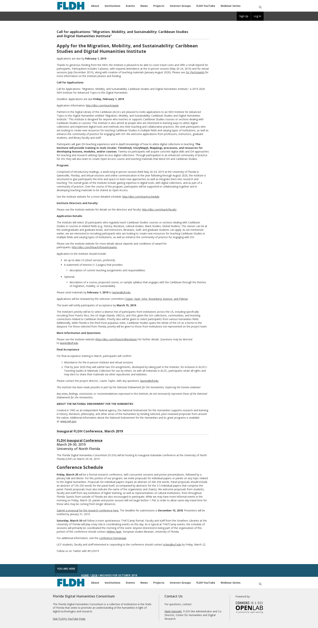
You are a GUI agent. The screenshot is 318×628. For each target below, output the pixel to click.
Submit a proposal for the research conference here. (88, 510)
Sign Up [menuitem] (243, 16)
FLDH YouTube (205, 6)
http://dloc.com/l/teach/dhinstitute (116, 339)
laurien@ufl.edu (121, 292)
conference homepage (112, 538)
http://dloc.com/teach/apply (102, 105)
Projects (158, 6)
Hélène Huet (114, 531)
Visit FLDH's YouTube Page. (69, 618)
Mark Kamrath (173, 611)
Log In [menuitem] (257, 16)
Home (85, 575)
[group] (243, 16)
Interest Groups (180, 6)
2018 (94, 575)
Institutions (112, 6)
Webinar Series (231, 6)
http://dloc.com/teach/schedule (140, 196)
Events (130, 6)
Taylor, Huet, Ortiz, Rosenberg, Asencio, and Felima (156, 299)
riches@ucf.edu (172, 544)
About (95, 6)
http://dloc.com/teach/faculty (159, 209)
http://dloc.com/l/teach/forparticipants (94, 247)
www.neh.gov (68, 421)
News (144, 6)
